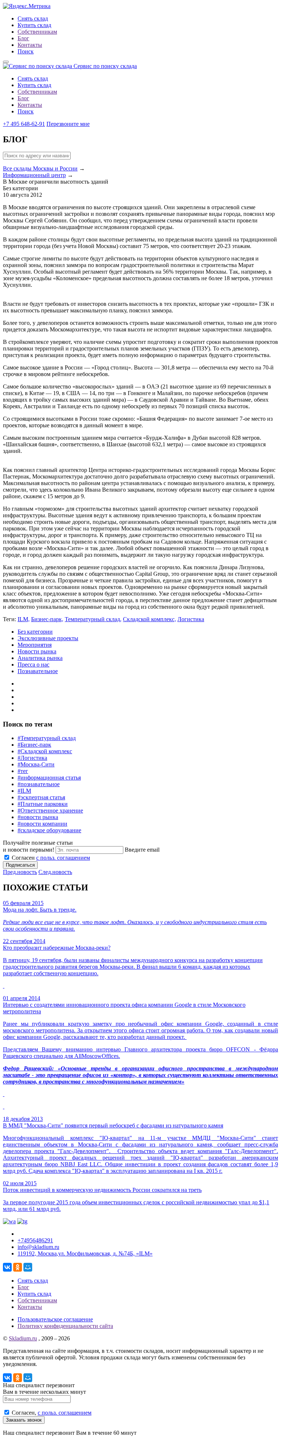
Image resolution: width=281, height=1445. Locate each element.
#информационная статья (49, 777)
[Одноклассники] (17, 1267)
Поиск (26, 51)
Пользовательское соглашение (55, 1319)
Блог (23, 38)
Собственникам (37, 32)
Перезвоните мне (68, 124)
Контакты (30, 45)
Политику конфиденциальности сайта (65, 1326)
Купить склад (34, 25)
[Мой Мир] (27, 1267)
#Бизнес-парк (34, 745)
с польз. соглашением (63, 858)
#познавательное (39, 784)
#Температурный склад (47, 738)
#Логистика (32, 758)
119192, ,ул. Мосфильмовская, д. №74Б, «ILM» (85, 1253)
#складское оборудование (49, 830)
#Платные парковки (43, 804)
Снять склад (33, 18)
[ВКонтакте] (7, 1267)
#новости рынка (38, 817)
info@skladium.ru (38, 1247)
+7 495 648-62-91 (24, 124)
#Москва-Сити (36, 764)
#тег (23, 771)
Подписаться (20, 865)
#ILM (24, 791)
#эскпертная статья (41, 797)
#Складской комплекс (45, 751)
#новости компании (42, 824)
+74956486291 (35, 1240)
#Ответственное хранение (50, 810)
